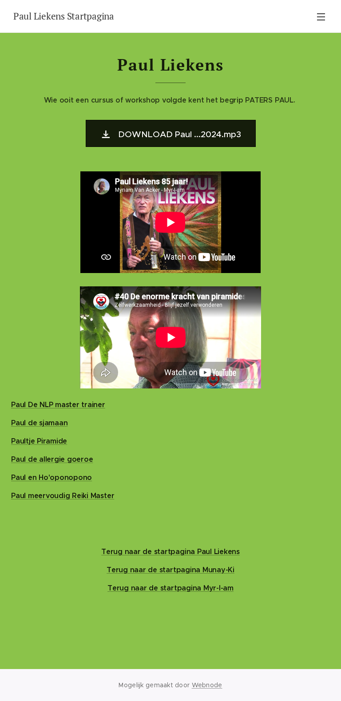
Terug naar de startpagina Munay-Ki (170, 569)
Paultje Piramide (39, 441)
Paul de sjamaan (39, 423)
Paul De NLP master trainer (58, 404)
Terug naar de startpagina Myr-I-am (170, 588)
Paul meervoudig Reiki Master (62, 495)
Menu (321, 16)
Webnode (207, 685)
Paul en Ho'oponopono (51, 477)
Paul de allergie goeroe (52, 459)
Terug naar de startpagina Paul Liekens (170, 551)
